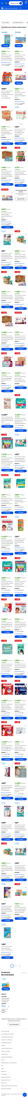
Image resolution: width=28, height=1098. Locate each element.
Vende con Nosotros (5, 1080)
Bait (2, 1065)
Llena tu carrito (20, 199)
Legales (3, 1045)
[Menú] (2, 3)
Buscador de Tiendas (6, 1088)
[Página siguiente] (19, 966)
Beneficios (3, 1071)
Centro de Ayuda (5, 1031)
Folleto (3, 1060)
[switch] (5, 22)
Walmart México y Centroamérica (9, 1062)
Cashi (2, 1068)
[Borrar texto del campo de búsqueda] (18, 3)
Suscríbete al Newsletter (6, 1057)
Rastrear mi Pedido (5, 1051)
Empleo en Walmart (5, 1077)
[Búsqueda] (20, 3)
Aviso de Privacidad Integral (7, 1034)
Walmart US (4, 1082)
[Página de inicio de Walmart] (6, 3)
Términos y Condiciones (6, 1039)
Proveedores (4, 1074)
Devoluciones (4, 1054)
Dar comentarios (14, 1024)
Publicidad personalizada (7, 1037)
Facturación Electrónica (6, 1048)
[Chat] (25, 1095)
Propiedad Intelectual (6, 1042)
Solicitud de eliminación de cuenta (9, 1085)
